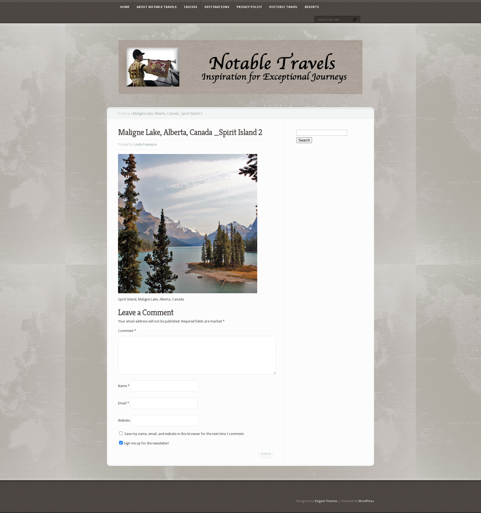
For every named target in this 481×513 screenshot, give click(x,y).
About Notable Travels (157, 7)
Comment (127, 331)
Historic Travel (283, 7)
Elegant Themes (326, 501)
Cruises (190, 7)
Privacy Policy (249, 7)
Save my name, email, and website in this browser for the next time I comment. (184, 434)
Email (123, 403)
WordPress (366, 501)
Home (124, 7)
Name (124, 386)
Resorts (312, 7)
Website (124, 420)
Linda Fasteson (145, 144)
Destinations (217, 7)
